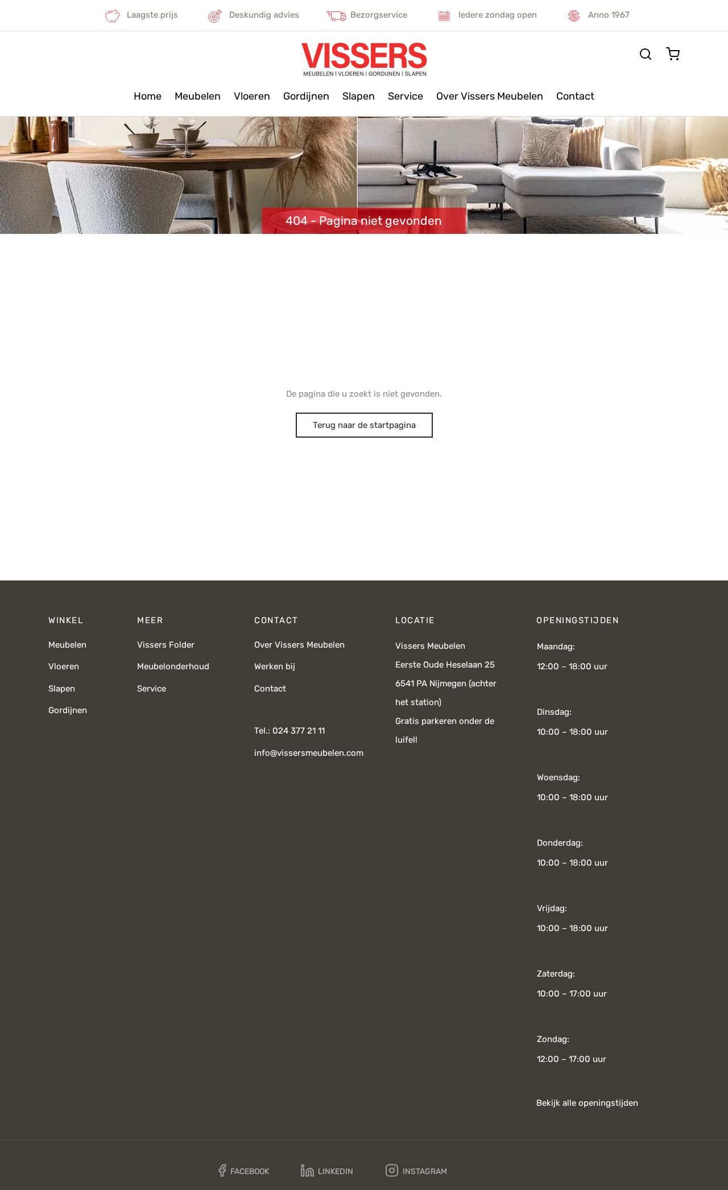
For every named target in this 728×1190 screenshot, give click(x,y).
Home (148, 96)
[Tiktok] (487, 1171)
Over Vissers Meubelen (489, 96)
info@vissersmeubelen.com (308, 753)
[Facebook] (244, 1171)
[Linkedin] (327, 1171)
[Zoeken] (645, 54)
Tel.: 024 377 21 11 (289, 731)
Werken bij (274, 666)
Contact (575, 96)
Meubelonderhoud (173, 666)
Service (405, 96)
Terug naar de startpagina (364, 425)
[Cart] (673, 54)
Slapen (358, 96)
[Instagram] (416, 1171)
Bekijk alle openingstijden (587, 1103)
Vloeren (252, 96)
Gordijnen (306, 96)
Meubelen (198, 96)
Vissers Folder (166, 645)
